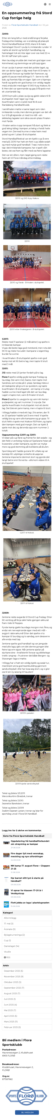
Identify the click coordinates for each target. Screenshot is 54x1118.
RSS (8, 957)
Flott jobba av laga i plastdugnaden (30, 903)
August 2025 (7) (12, 993)
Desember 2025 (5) (13, 971)
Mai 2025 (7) (10, 1010)
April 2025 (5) (10, 1016)
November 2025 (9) (13, 976)
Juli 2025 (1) (10, 999)
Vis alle (7, 952)
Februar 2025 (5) (12, 1027)
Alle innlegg (10, 918)
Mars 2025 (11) (11, 1021)
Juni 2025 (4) (10, 1005)
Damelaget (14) (11, 946)
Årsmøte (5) (10, 929)
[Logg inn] (45, 4)
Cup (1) (7, 940)
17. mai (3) (8, 923)
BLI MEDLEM (27, 1112)
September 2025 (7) (14, 988)
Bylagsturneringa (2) (14, 935)
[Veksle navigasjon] (49, 4)
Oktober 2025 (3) (12, 982)
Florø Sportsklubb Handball (24, 25)
